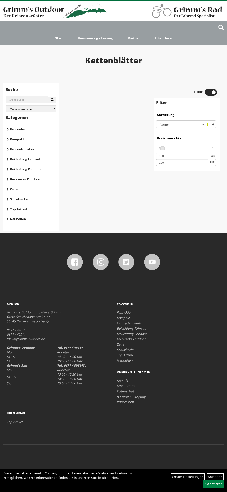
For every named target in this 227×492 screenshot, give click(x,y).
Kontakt (122, 380)
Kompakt (17, 139)
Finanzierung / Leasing (95, 38)
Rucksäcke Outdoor (25, 179)
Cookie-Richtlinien (104, 478)
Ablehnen (215, 477)
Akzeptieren (213, 484)
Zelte (14, 189)
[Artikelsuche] (221, 27)
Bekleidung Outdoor (25, 169)
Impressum (125, 402)
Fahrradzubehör (22, 149)
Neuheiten (18, 219)
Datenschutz (126, 391)
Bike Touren (126, 386)
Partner (134, 38)
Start (59, 38)
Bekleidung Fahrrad (25, 159)
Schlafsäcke (19, 199)
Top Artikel (18, 209)
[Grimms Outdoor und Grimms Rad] (55, 10)
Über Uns (162, 38)
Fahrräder (17, 129)
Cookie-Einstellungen (187, 477)
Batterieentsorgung (131, 396)
